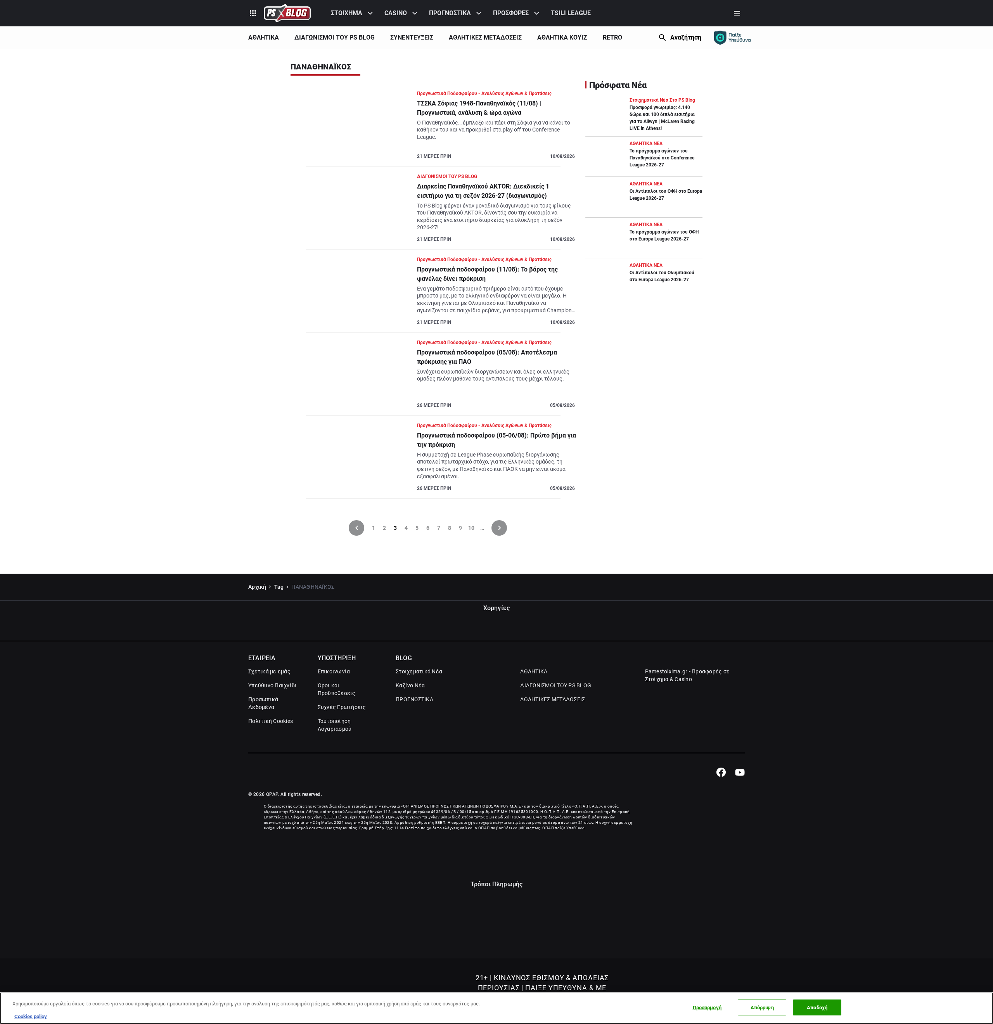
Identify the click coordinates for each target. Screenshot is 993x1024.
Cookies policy (30, 1016)
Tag (279, 587)
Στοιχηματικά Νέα (419, 671)
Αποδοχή (817, 1007)
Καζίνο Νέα (410, 685)
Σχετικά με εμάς (269, 671)
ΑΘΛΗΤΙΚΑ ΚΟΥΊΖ (562, 37)
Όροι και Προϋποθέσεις (337, 689)
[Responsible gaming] (732, 37)
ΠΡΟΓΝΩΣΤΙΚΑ (450, 13)
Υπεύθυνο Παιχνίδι (272, 685)
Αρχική (257, 587)
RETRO (612, 37)
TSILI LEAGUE (571, 13)
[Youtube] (740, 772)
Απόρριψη (762, 1007)
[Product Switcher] (253, 13)
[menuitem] (353, 13)
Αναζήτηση (685, 37)
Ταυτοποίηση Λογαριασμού (335, 725)
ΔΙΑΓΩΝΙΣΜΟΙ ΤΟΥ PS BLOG (334, 37)
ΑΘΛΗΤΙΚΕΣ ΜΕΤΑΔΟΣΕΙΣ (485, 37)
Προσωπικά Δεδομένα (263, 703)
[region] (496, 1008)
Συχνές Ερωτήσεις (342, 707)
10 (471, 528)
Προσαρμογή (707, 1007)
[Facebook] (721, 772)
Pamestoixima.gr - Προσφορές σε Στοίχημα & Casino (687, 675)
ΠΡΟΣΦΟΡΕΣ (511, 13)
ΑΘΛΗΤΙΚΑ (263, 37)
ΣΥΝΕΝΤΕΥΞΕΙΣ (411, 37)
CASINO (395, 13)
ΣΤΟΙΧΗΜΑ (346, 13)
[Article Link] (433, 128)
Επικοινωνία (334, 671)
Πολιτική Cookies (270, 721)
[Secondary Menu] (737, 13)
